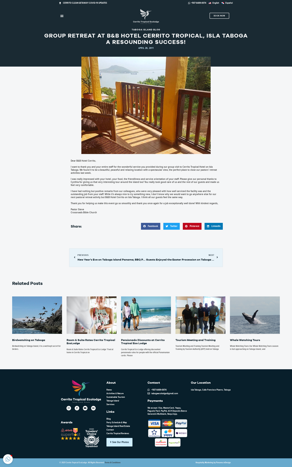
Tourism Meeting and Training (196, 340)
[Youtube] (85, 408)
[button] (61, 15)
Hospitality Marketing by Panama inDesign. (213, 462)
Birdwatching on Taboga (28, 340)
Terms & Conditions (113, 462)
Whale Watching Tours (245, 340)
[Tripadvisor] (93, 408)
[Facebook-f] (77, 408)
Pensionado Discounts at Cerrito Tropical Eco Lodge (143, 341)
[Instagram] (68, 408)
